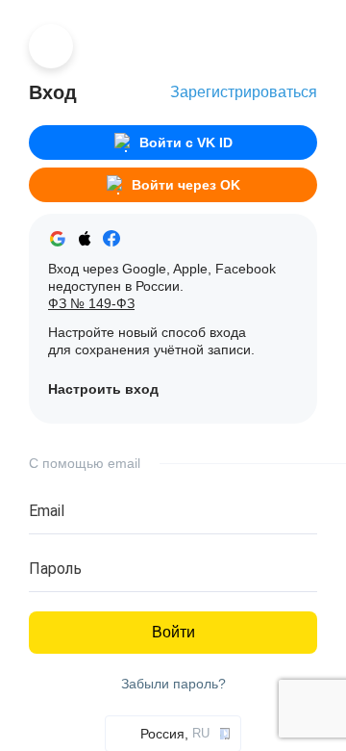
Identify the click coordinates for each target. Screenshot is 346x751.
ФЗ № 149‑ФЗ (91, 303)
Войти (173, 632)
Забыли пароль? (173, 684)
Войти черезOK (186, 185)
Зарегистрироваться (243, 92)
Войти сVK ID (186, 142)
